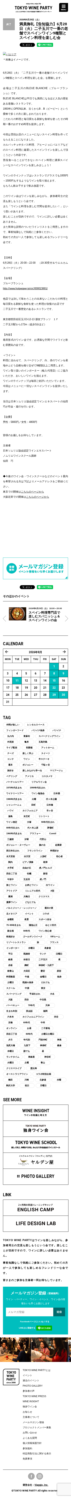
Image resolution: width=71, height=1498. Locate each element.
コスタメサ (47, 776)
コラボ (46, 913)
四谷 (26, 999)
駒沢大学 (10, 1085)
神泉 (59, 1039)
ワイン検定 (11, 822)
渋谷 (56, 1017)
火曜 (34, 799)
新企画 (10, 931)
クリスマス (44, 896)
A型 (52, 891)
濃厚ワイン (11, 902)
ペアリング (11, 776)
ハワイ (10, 810)
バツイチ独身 (38, 730)
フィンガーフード (15, 730)
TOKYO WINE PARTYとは (36, 1370)
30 (63, 694)
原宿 (59, 971)
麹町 (26, 965)
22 (54, 687)
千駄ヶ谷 (45, 765)
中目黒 (43, 999)
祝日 (27, 1085)
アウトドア (11, 891)
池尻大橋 (10, 1045)
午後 (27, 976)
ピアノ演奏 (27, 862)
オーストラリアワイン (17, 1074)
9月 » (64, 651)
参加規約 (27, 1448)
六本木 (10, 1017)
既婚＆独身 (27, 982)
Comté (52, 833)
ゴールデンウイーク (32, 936)
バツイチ (56, 730)
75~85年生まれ (13, 925)
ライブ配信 (11, 747)
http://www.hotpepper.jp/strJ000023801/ (25, 288)
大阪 (10, 999)
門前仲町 (43, 1039)
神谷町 (47, 1057)
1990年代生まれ (37, 787)
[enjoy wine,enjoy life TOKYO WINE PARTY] (33, 6)
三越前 (10, 839)
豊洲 (10, 896)
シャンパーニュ (13, 805)
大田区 (26, 971)
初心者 (59, 856)
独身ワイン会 (30, 1406)
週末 (10, 765)
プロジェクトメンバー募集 (37, 1427)
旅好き (10, 770)
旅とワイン (11, 885)
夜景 (26, 919)
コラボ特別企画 (43, 1074)
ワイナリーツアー (15, 793)
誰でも (26, 1051)
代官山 (43, 839)
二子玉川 (43, 959)
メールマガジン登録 (33, 1422)
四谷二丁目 (11, 873)
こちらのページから (32, 491)
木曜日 (10, 1051)
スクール (10, 988)
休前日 (26, 959)
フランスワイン (34, 850)
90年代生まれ (47, 822)
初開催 (29, 747)
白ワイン (50, 885)
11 (17, 680)
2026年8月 (35, 652)
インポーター (12, 948)
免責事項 (27, 1458)
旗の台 (42, 845)
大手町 (10, 868)
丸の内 (10, 736)
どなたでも (30, 902)
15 (54, 680)
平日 (10, 954)
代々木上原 (32, 828)
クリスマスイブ (13, 1068)
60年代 (26, 1022)
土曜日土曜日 (47, 1034)
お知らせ (27, 1412)
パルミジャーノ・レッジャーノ (21, 908)
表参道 (47, 948)
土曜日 (10, 982)
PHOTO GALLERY (33, 1385)
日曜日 (59, 954)
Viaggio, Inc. (41, 1485)
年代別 (26, 1039)
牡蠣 (29, 873)
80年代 (29, 1034)
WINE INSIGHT (31, 1401)
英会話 (29, 1011)
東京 (43, 988)
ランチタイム (12, 1057)
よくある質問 (30, 1438)
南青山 (10, 971)
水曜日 (31, 948)
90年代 (26, 931)
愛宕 (43, 971)
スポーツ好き (45, 919)
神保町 (43, 1045)
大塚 (29, 822)
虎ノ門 (43, 879)
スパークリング (13, 994)
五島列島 (43, 742)
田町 (33, 805)
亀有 (26, 742)
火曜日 (10, 1062)
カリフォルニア (30, 810)
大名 (52, 994)
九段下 (27, 1045)
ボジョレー (27, 765)
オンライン (11, 1028)
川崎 (26, 1080)
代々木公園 (51, 799)
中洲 (27, 988)
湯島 (10, 816)
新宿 (45, 873)
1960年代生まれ (14, 833)
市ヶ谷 (50, 810)
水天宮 (27, 856)
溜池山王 (33, 925)
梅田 (10, 1080)
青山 (43, 1062)
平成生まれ (34, 994)
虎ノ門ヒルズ (45, 868)
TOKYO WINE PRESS (34, 1396)
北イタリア (11, 913)
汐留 (26, 839)
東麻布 (26, 736)
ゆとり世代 (50, 925)
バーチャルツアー (15, 782)
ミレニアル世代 (32, 891)
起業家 (58, 845)
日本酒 (56, 793)
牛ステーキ (44, 759)
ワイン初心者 (45, 931)
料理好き (54, 850)
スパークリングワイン (49, 736)
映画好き (10, 936)
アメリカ (29, 776)
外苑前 (10, 742)
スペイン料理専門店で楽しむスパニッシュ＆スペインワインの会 (44, 616)
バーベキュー (12, 1005)
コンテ (10, 759)
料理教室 (10, 976)
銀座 (10, 959)
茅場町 (50, 828)
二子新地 (45, 1028)
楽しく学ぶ (27, 753)
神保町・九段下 (46, 965)
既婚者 (26, 954)
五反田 (26, 879)
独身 (59, 976)
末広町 (26, 816)
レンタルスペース (36, 724)
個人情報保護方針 (32, 1443)
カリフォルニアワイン (33, 1017)
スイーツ (45, 753)
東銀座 (31, 1057)
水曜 (59, 1080)
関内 (10, 862)
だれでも (45, 982)
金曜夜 (10, 919)
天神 (47, 1005)
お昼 (29, 1028)
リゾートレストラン (16, 942)
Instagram (39, 1476)
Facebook (31, 1476)
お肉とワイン (31, 885)
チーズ (10, 753)
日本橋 (50, 805)
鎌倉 (59, 1045)
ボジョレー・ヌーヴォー (18, 845)
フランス (54, 942)
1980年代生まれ (14, 799)
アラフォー (35, 833)
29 (54, 694)
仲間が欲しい (12, 724)
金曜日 (43, 976)
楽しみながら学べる (32, 770)
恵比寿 (33, 1068)
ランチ (43, 954)
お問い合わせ (30, 1432)
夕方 (10, 1039)
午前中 (10, 879)
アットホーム (47, 747)
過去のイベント (31, 1380)
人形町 (43, 856)
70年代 (31, 1005)
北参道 (43, 1080)
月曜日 (43, 1085)
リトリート (44, 816)
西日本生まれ (12, 850)
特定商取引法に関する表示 (37, 1453)
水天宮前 (10, 856)
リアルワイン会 (39, 782)
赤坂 (10, 965)
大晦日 (26, 896)
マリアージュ (56, 770)
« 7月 (6, 651)
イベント (29, 913)
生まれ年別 (11, 1011)
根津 (45, 862)
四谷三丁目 (11, 1034)
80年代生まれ (13, 828)
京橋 (10, 1022)
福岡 (45, 1011)
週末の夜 (49, 908)
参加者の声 (29, 1391)
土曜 (26, 1062)
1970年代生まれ (14, 787)
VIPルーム (55, 936)
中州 (43, 1022)
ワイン (26, 759)
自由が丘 (26, 868)
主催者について (31, 1417)
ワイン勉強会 (38, 793)
